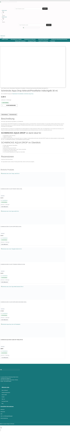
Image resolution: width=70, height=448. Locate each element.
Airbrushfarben (12, 88)
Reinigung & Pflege (32, 41)
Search (45, 8)
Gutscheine (52, 41)
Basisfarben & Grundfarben (20, 88)
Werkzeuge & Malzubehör (43, 39)
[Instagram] (3, 384)
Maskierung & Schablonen (20, 41)
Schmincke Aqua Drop (28, 93)
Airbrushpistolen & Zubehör (16, 39)
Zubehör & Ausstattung (43, 41)
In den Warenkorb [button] (4, 206)
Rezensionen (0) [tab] (13, 114)
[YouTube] (5, 384)
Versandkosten (5, 200)
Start (2, 88)
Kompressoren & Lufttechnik (30, 39)
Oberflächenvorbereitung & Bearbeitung (59, 39)
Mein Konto (4, 10)
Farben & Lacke (5, 39)
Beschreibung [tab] (5, 114)
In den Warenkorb (11, 105)
